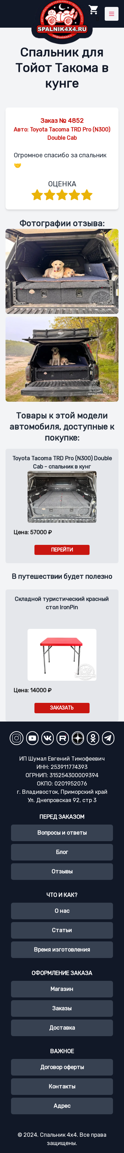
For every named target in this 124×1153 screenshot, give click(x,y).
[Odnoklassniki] (93, 738)
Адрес (62, 1106)
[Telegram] (108, 738)
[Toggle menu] (111, 14)
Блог (62, 852)
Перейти (62, 550)
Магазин (62, 989)
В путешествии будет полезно (62, 576)
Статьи (62, 930)
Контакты (62, 1086)
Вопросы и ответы (62, 832)
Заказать (62, 708)
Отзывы (62, 871)
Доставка (62, 1027)
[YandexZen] (78, 738)
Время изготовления (62, 949)
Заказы (62, 1008)
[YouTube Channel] (32, 738)
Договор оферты (62, 1067)
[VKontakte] (47, 738)
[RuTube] (62, 738)
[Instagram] (16, 738)
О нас (62, 911)
